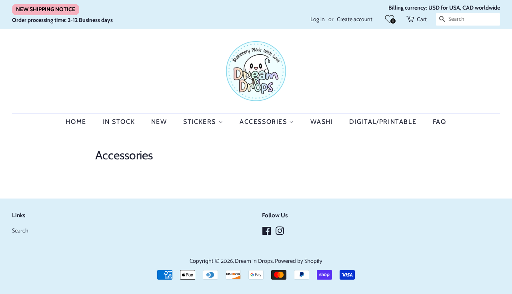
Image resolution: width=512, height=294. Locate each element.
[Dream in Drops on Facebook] (266, 233)
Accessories (264, 121)
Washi (321, 121)
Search (20, 231)
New (159, 121)
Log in (317, 19)
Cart (422, 19)
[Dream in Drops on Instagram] (279, 233)
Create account (354, 19)
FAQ (439, 121)
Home (76, 121)
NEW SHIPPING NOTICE (45, 9)
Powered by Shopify (298, 261)
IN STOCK (118, 121)
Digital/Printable (382, 121)
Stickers (200, 121)
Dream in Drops (254, 261)
